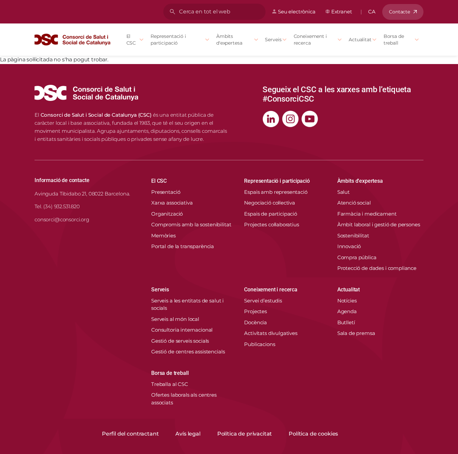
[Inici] (72, 39)
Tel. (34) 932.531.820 (57, 206)
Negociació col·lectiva (269, 203)
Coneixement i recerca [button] (270, 289)
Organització (167, 214)
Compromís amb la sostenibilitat (191, 224)
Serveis (273, 40)
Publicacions (259, 344)
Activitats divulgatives (270, 333)
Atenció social (354, 203)
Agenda (347, 311)
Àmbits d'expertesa (229, 39)
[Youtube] (309, 119)
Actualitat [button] (348, 289)
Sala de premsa (356, 333)
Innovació (349, 246)
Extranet (341, 11)
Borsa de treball (394, 39)
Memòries (163, 235)
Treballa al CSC (169, 384)
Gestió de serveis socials (180, 341)
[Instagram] (290, 119)
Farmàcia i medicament (367, 214)
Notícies (347, 300)
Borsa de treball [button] (169, 373)
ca (372, 11)
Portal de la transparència (182, 246)
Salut (343, 192)
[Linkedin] (271, 119)
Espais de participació (270, 214)
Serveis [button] (160, 289)
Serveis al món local (175, 319)
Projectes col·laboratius (271, 224)
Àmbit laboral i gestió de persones (378, 224)
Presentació (165, 192)
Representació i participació (168, 39)
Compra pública (357, 257)
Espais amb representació (275, 192)
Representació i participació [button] (277, 181)
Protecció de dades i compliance (376, 268)
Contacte (399, 12)
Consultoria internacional (182, 330)
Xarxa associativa (171, 203)
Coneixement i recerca (310, 39)
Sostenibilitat (353, 235)
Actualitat (360, 40)
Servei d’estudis (263, 300)
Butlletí (346, 322)
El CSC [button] (159, 181)
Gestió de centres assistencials (188, 351)
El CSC (131, 39)
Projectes (255, 311)
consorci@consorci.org (62, 219)
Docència (255, 322)
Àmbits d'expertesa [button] (360, 181)
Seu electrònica (297, 11)
